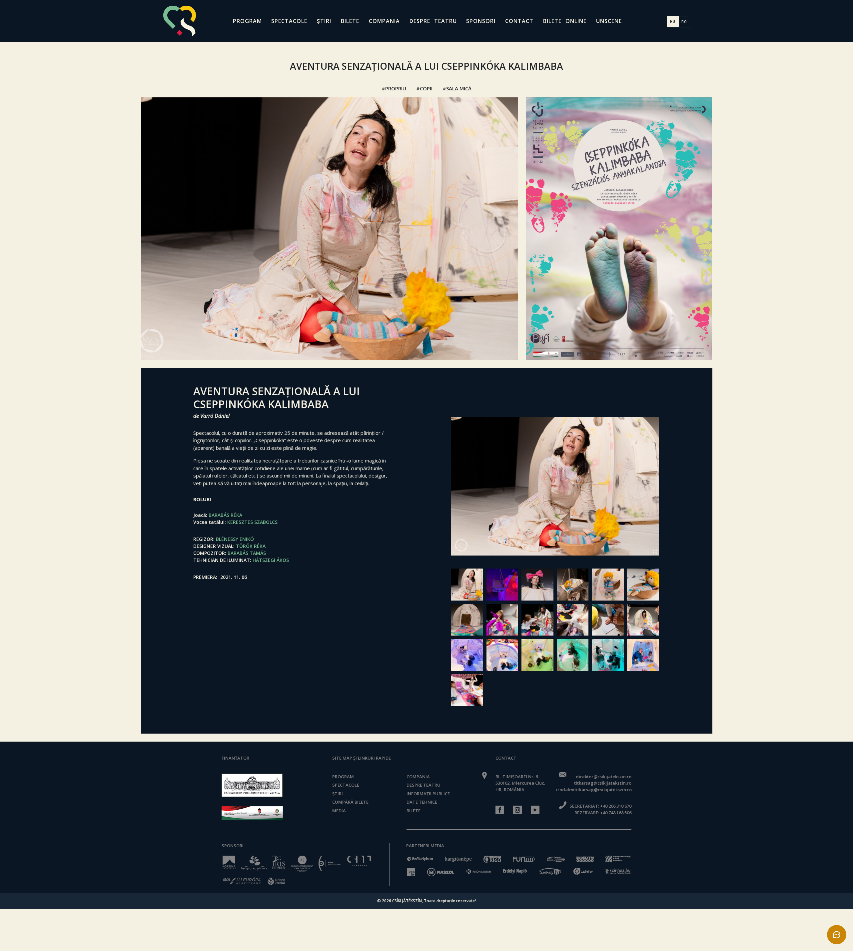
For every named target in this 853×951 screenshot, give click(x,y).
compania (384, 21)
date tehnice (422, 802)
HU (672, 21)
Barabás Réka (225, 515)
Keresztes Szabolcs (252, 522)
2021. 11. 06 (233, 577)
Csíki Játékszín (407, 901)
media (339, 811)
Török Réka (251, 546)
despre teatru (433, 21)
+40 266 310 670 (615, 806)
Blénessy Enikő (235, 539)
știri (324, 21)
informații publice (428, 794)
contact (519, 21)
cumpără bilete (350, 802)
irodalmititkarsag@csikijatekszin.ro (593, 790)
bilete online (564, 21)
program (247, 21)
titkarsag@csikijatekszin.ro (602, 783)
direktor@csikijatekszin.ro (603, 777)
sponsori (480, 21)
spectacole (289, 21)
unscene (609, 21)
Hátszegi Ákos (271, 560)
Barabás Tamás (247, 553)
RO (684, 21)
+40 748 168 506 (615, 813)
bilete (350, 21)
